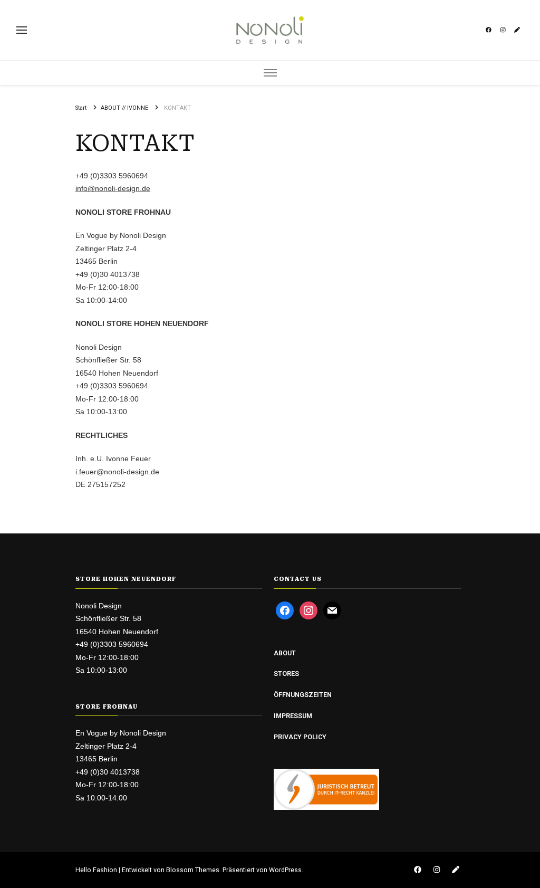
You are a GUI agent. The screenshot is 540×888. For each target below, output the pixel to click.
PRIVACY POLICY (300, 737)
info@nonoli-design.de (112, 188)
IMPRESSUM (293, 716)
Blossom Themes (192, 870)
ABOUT (285, 653)
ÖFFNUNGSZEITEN (303, 695)
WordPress (285, 870)
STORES (286, 673)
